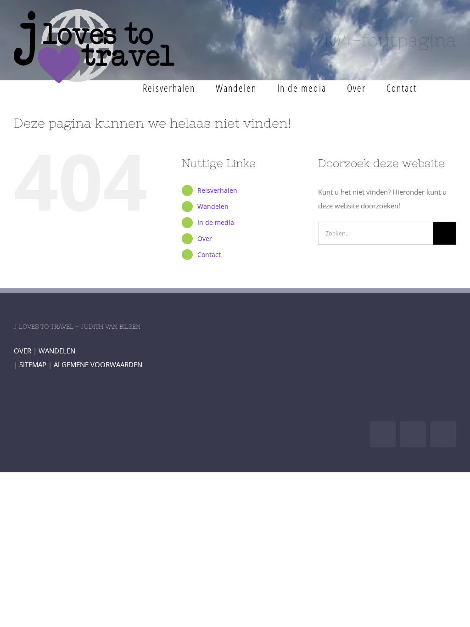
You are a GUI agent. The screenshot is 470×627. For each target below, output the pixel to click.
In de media (215, 222)
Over (204, 238)
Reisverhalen (217, 190)
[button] (441, 87)
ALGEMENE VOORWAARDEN (98, 364)
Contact (209, 254)
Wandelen (213, 206)
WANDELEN (57, 350)
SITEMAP (32, 364)
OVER (22, 350)
